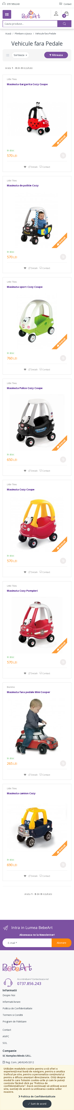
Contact (67, 4)
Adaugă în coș (63, 156)
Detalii (34, 166)
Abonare (61, 942)
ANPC (6, 1036)
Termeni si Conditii (13, 1015)
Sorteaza (19, 55)
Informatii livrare (11, 1001)
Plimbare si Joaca (23, 33)
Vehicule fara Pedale (45, 33)
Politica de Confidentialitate (38, 1096)
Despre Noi (9, 995)
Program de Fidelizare (15, 1021)
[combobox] (30, 23)
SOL (5, 1043)
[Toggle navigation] (7, 14)
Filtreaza (57, 55)
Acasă (8, 33)
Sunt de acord (38, 1103)
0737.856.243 (13, 4)
